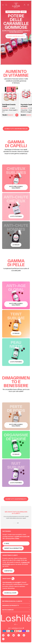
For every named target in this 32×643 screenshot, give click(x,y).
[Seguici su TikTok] (19, 635)
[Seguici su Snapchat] (24, 635)
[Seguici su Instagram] (8, 635)
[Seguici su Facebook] (3, 635)
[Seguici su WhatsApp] (3, 639)
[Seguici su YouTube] (13, 635)
